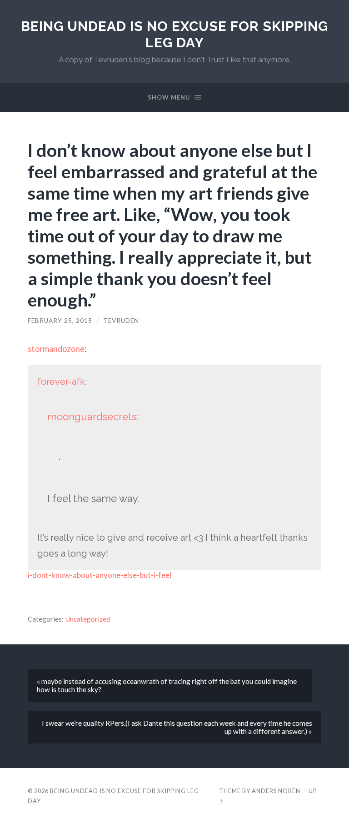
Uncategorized (87, 619)
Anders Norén (276, 790)
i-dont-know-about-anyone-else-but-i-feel (99, 575)
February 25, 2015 (60, 320)
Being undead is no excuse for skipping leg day (174, 34)
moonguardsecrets (91, 416)
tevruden (121, 320)
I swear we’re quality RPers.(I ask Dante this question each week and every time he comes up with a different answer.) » (177, 727)
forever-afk (61, 381)
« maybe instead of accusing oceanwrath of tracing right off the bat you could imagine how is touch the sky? (167, 685)
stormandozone (56, 349)
